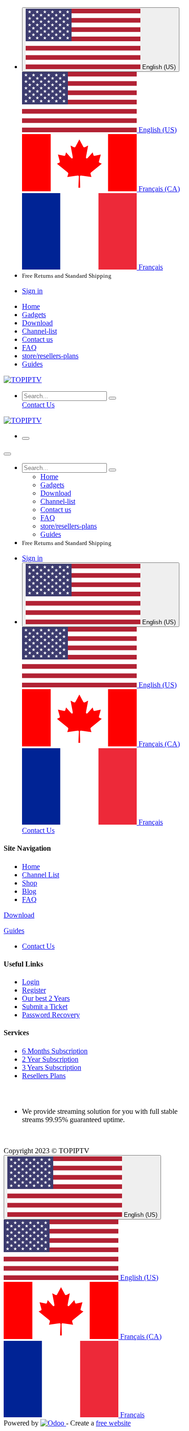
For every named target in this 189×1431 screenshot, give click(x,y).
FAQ (29, 899)
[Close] (7, 454)
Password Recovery (51, 1015)
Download (19, 915)
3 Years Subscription (51, 1067)
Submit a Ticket (44, 1006)
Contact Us (38, 405)
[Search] (112, 398)
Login (30, 982)
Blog (29, 891)
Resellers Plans (44, 1076)
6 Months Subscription (55, 1051)
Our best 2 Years (46, 998)
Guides (14, 930)
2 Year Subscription (50, 1059)
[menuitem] (99, 130)
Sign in (32, 291)
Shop (29, 883)
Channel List (40, 875)
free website (113, 1423)
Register (34, 990)
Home (31, 866)
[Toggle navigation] (25, 438)
